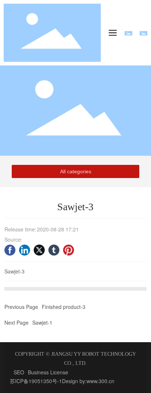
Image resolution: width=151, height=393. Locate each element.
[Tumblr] (53, 250)
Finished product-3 (63, 306)
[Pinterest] (68, 250)
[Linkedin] (24, 250)
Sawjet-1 (42, 322)
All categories (75, 171)
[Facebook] (9, 250)
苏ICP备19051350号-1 (36, 381)
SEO (19, 372)
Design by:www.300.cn (88, 381)
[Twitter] (39, 250)
